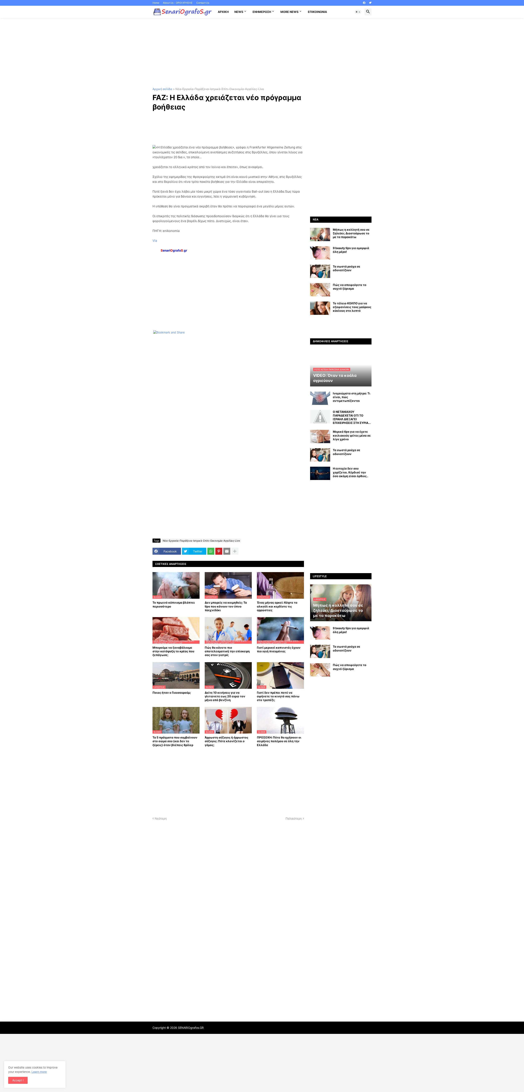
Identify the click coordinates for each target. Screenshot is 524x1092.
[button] (358, 12)
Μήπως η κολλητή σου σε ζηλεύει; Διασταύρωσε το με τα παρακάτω (351, 233)
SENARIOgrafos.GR (191, 1027)
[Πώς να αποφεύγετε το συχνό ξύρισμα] (320, 289)
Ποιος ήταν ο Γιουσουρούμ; (171, 692)
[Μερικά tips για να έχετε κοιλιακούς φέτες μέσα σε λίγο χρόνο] (320, 436)
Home (155, 2)
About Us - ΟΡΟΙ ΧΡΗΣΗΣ (178, 2)
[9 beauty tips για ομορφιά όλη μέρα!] (320, 253)
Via (154, 241)
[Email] (226, 551)
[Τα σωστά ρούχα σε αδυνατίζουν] (320, 271)
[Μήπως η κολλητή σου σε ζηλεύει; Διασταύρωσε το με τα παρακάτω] (320, 234)
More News (289, 12)
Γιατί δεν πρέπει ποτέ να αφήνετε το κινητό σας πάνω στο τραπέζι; (278, 696)
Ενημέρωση (262, 12)
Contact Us (202, 2)
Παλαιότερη (294, 818)
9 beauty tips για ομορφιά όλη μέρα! (351, 249)
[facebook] (364, 3)
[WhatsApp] (210, 551)
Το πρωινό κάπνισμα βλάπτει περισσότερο (173, 604)
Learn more (39, 1071)
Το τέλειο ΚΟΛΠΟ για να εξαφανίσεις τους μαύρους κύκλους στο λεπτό (352, 307)
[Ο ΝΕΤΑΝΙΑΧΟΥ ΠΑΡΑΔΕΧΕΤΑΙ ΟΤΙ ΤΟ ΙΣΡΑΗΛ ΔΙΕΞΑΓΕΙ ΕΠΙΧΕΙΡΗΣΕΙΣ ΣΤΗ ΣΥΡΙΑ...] (320, 416)
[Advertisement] (262, 52)
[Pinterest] (218, 551)
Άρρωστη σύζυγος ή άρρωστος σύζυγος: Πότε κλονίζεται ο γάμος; (226, 741)
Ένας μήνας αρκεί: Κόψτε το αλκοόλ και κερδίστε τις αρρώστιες (277, 606)
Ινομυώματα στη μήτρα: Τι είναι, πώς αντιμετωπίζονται (351, 397)
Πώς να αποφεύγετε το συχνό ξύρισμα (349, 286)
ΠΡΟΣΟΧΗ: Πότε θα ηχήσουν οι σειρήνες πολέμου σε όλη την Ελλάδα (279, 741)
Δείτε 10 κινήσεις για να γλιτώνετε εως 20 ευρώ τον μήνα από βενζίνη (225, 696)
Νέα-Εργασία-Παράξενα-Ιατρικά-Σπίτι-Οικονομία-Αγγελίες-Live (219, 89)
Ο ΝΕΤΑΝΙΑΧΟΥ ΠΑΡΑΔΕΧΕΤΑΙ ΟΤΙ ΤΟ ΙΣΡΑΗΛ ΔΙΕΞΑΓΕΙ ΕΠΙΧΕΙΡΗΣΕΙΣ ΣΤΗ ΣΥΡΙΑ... (352, 417)
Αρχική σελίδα (162, 89)
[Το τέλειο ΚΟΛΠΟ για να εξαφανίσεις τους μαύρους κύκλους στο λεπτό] (320, 308)
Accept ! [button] (18, 1080)
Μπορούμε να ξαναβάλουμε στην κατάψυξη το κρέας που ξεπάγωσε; (173, 651)
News (238, 12)
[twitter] (370, 3)
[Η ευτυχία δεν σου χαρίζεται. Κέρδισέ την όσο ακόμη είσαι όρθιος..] (320, 473)
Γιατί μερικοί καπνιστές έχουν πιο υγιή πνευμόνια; (278, 649)
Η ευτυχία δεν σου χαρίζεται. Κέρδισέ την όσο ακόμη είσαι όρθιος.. (350, 472)
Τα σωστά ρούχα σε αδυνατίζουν (346, 268)
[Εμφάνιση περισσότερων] (234, 551)
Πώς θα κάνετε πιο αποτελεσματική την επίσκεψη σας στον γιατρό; (227, 651)
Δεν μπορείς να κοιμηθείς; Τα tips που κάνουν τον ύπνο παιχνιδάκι (226, 606)
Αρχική (223, 12)
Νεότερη (161, 818)
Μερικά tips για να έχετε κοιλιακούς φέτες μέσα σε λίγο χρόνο (352, 435)
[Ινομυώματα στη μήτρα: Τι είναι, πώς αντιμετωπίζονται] (320, 398)
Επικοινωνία (317, 12)
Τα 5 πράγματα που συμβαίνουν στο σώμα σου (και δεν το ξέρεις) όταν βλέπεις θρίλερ (174, 741)
